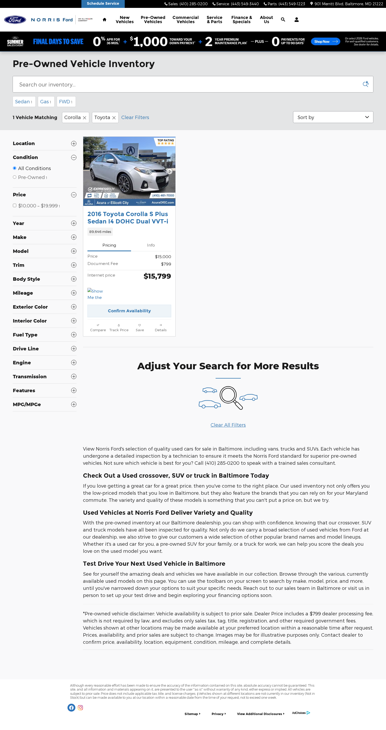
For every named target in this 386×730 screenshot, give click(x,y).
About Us (266, 19)
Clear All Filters (228, 424)
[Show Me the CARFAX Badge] (97, 294)
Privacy (217, 714)
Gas (45, 101)
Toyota (102, 117)
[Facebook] (71, 708)
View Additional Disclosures (259, 714)
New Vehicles (125, 19)
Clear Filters (135, 117)
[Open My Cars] (295, 19)
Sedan (23, 101)
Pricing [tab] (109, 244)
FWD (65, 101)
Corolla (72, 117)
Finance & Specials (241, 19)
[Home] (15, 19)
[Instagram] (80, 708)
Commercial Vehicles (186, 19)
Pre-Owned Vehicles (153, 19)
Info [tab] (151, 244)
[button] (129, 231)
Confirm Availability (129, 310)
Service (214, 19)
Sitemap (191, 714)
